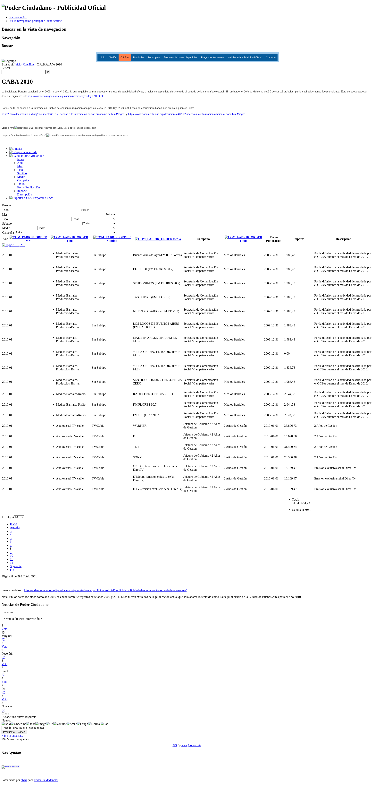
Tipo (20, 169)
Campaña (23, 180)
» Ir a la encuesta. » (13, 735)
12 (11, 562)
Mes (19, 166)
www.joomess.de (191, 745)
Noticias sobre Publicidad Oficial (245, 57)
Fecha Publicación (28, 187)
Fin (12, 569)
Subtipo (22, 173)
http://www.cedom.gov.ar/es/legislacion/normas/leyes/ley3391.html (65, 96)
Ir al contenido (18, 17)
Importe (22, 191)
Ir (48, 71)
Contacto (271, 57)
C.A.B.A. (125, 57)
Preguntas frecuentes (212, 57)
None (20, 159)
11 (11, 559)
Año (20, 162)
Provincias (138, 57)
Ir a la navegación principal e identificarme (35, 20)
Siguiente (15, 566)
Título (21, 183)
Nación (113, 57)
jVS (175, 745)
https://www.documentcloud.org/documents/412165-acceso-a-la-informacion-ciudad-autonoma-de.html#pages (63, 114)
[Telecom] (11, 766)
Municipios (154, 57)
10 (11, 555)
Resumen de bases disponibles (180, 57)
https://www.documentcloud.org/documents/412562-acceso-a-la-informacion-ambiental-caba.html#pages (186, 114)
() (3, 639)
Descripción (24, 194)
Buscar (6, 68)
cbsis (24, 780)
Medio (21, 176)
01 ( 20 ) (19, 245)
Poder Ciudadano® (46, 780)
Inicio (102, 57)
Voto (4, 629)
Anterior (15, 527)
